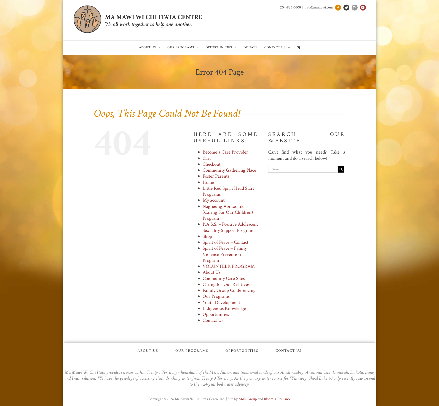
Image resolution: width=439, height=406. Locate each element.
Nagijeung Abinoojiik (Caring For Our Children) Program (228, 212)
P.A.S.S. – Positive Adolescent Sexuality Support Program (230, 227)
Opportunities (216, 314)
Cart (207, 158)
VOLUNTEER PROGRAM (229, 266)
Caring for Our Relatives (226, 284)
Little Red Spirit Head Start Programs (228, 191)
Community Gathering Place (229, 170)
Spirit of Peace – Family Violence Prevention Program (225, 254)
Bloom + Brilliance (277, 399)
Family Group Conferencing (229, 290)
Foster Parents (216, 176)
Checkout (211, 164)
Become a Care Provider (225, 152)
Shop (207, 236)
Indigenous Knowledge (224, 308)
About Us (211, 272)
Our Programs (216, 296)
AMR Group (247, 399)
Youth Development (221, 302)
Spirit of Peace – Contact (225, 242)
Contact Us (213, 320)
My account (214, 200)
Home (208, 182)
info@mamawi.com (319, 7)
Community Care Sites (224, 278)
